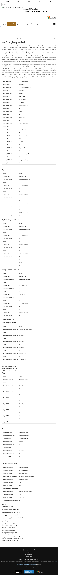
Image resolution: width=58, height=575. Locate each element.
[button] (55, 24)
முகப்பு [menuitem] (4, 24)
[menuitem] (7, 1)
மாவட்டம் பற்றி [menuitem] (12, 24)
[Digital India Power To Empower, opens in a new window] (40, 572)
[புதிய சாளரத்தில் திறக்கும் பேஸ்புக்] (52, 38)
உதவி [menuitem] (29, 552)
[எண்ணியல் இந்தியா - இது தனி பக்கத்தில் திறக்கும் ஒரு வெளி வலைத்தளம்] (49, 21)
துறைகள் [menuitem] (19, 24)
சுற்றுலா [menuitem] (32, 24)
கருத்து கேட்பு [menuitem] (29, 556)
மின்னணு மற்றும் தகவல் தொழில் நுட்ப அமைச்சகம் (26, 564)
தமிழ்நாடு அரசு (5, 4)
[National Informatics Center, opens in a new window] (29, 572)
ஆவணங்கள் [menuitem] (39, 24)
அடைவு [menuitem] (26, 24)
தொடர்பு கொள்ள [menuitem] (29, 554)
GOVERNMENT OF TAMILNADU (16, 4)
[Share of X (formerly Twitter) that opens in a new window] (54, 38)
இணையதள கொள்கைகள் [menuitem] (29, 550)
